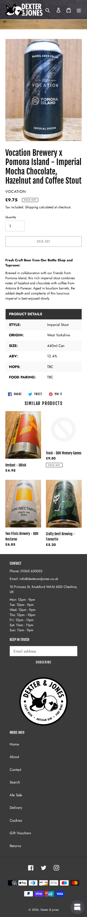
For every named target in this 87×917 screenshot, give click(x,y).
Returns (15, 846)
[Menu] (79, 10)
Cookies (16, 820)
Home (14, 744)
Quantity (10, 217)
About (14, 756)
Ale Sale (16, 795)
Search (15, 782)
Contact (15, 769)
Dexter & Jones (50, 910)
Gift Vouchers (20, 833)
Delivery (16, 807)
